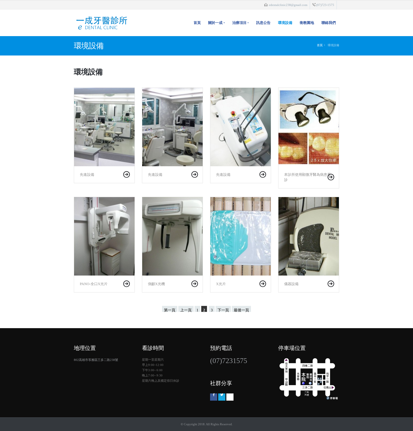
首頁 (197, 23)
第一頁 (169, 310)
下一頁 (223, 310)
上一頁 (186, 310)
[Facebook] (213, 397)
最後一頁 (241, 310)
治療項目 (239, 23)
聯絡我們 (328, 23)
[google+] (230, 397)
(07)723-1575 (325, 5)
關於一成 (215, 23)
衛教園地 (307, 23)
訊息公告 (263, 23)
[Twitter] (221, 397)
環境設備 (285, 23)
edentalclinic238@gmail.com (288, 5)
